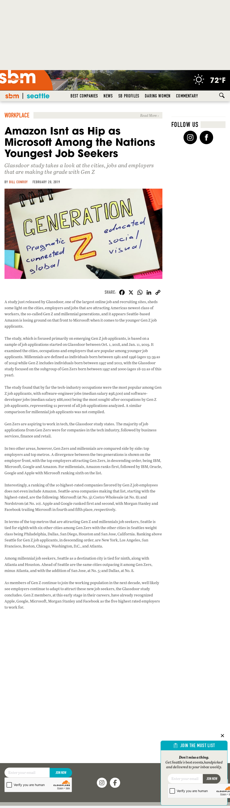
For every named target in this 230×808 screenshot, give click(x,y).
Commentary (187, 96)
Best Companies (84, 96)
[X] (130, 293)
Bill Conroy (18, 182)
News (108, 96)
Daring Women (157, 96)
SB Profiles (128, 96)
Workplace (16, 115)
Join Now (60, 772)
